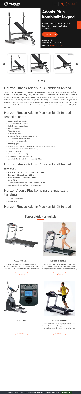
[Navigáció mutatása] (56, 4)
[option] (17, 63)
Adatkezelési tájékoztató (52, 392)
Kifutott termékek (56, 45)
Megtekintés (21, 274)
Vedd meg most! (50, 34)
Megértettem (66, 392)
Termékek (71, 4)
